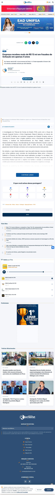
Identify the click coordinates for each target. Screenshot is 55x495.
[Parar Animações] (43, 82)
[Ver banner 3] (27, 32)
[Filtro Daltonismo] (37, 82)
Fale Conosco (28, 450)
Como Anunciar (28, 444)
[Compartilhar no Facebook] (29, 42)
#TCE (34, 204)
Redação (10, 69)
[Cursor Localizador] (40, 82)
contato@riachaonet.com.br (14, 70)
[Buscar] (52, 2)
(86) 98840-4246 (24, 464)
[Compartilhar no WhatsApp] (25, 42)
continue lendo (27, 175)
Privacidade (28, 447)
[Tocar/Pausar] (4, 271)
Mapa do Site (28, 453)
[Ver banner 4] (29, 32)
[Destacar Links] (30, 82)
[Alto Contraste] (21, 82)
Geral (7, 49)
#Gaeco (17, 204)
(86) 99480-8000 (33, 464)
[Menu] (2, 2)
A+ (18, 82)
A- (11, 82)
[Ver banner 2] (26, 32)
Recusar (39, 489)
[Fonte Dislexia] (27, 82)
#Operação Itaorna (28, 204)
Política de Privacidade (22, 492)
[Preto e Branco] (24, 82)
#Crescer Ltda (8, 204)
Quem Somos (28, 442)
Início (4, 49)
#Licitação (22, 204)
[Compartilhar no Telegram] (37, 42)
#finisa (13, 204)
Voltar (27, 209)
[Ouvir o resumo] (48, 127)
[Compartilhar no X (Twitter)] (33, 42)
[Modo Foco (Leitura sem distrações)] (34, 82)
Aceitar (49, 489)
